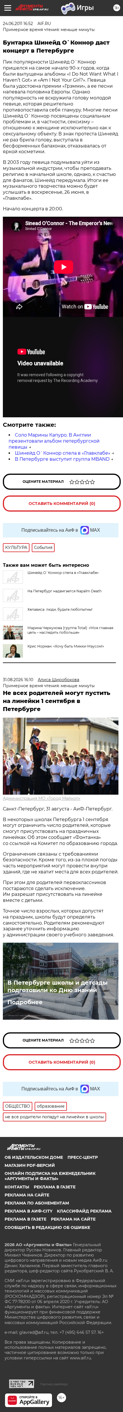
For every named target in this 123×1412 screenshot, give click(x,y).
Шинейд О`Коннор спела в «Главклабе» (62, 453)
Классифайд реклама (84, 1211)
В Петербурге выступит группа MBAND (62, 459)
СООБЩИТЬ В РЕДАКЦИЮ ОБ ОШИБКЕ (47, 1227)
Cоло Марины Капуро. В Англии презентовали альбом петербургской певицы (54, 441)
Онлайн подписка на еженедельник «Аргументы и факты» (50, 1176)
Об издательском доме (34, 1157)
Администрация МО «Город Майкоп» (41, 798)
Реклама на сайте (27, 1195)
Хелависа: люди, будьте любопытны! (59, 609)
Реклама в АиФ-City (28, 1211)
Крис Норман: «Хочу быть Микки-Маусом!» (65, 646)
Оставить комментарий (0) (62, 503)
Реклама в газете (55, 1187)
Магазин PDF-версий (30, 1165)
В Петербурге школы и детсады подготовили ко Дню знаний (57, 986)
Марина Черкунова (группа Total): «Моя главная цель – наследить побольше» (70, 630)
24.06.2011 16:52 (18, 23)
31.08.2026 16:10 (18, 679)
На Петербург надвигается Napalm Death (64, 591)
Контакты (17, 1187)
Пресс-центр (83, 1157)
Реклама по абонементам (37, 1203)
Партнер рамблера (54, 1384)
